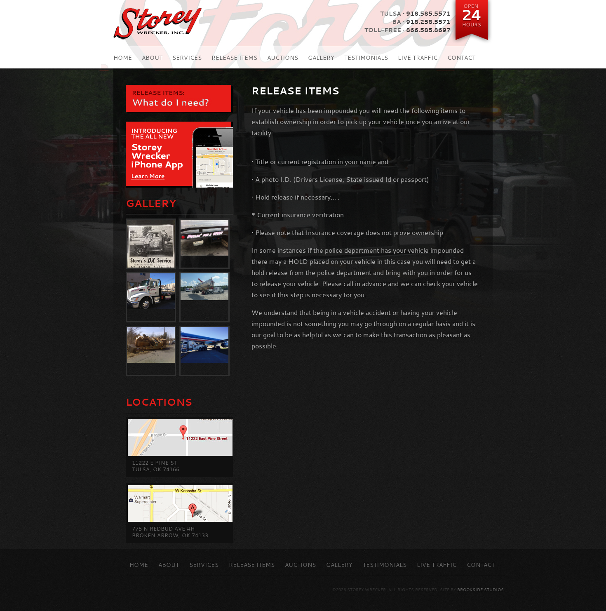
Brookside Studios (480, 590)
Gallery (321, 57)
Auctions (282, 57)
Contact (461, 57)
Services (187, 57)
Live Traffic (417, 57)
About (152, 57)
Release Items (234, 57)
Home (122, 57)
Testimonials (366, 57)
